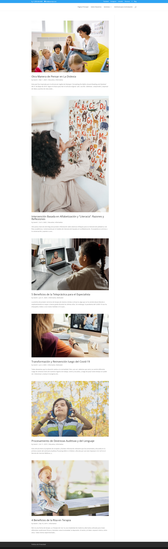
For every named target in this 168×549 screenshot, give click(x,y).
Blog (135, 1)
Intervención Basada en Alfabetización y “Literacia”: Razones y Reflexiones (68, 218)
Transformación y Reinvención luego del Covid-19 (61, 361)
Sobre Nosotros (96, 7)
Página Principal (83, 7)
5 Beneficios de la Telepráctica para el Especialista (61, 294)
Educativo (51, 80)
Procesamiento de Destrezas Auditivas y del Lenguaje (63, 441)
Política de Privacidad (39, 544)
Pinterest (127, 1)
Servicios (107, 7)
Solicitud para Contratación (123, 7)
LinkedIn (120, 1)
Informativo (59, 80)
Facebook (106, 1)
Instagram (113, 1)
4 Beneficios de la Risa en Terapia (51, 520)
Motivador (60, 298)
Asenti (35, 80)
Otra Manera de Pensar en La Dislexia (54, 76)
